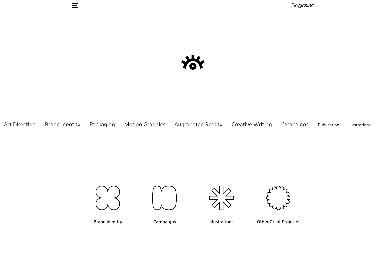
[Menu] (74, 5)
